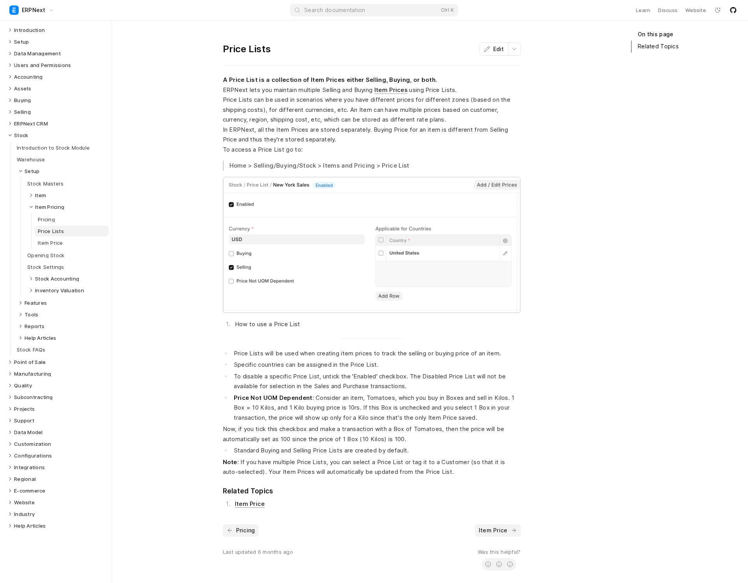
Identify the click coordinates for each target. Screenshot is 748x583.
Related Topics (658, 46)
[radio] (488, 564)
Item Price (250, 503)
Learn (643, 10)
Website (695, 10)
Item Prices (391, 90)
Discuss (667, 10)
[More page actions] (514, 49)
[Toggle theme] (717, 10)
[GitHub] (733, 10)
